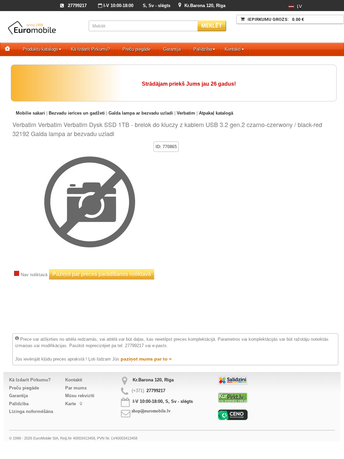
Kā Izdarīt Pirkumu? (90, 49)
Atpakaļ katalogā (216, 113)
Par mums (76, 387)
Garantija (172, 49)
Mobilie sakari (30, 113)
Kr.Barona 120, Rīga (204, 5)
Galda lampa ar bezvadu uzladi (141, 113)
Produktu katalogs (40, 49)
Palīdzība (203, 49)
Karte (71, 403)
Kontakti (233, 49)
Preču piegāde (136, 49)
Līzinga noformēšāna (31, 411)
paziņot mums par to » (146, 359)
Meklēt (211, 26)
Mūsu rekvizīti (79, 395)
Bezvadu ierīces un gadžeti (77, 113)
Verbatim (186, 113)
